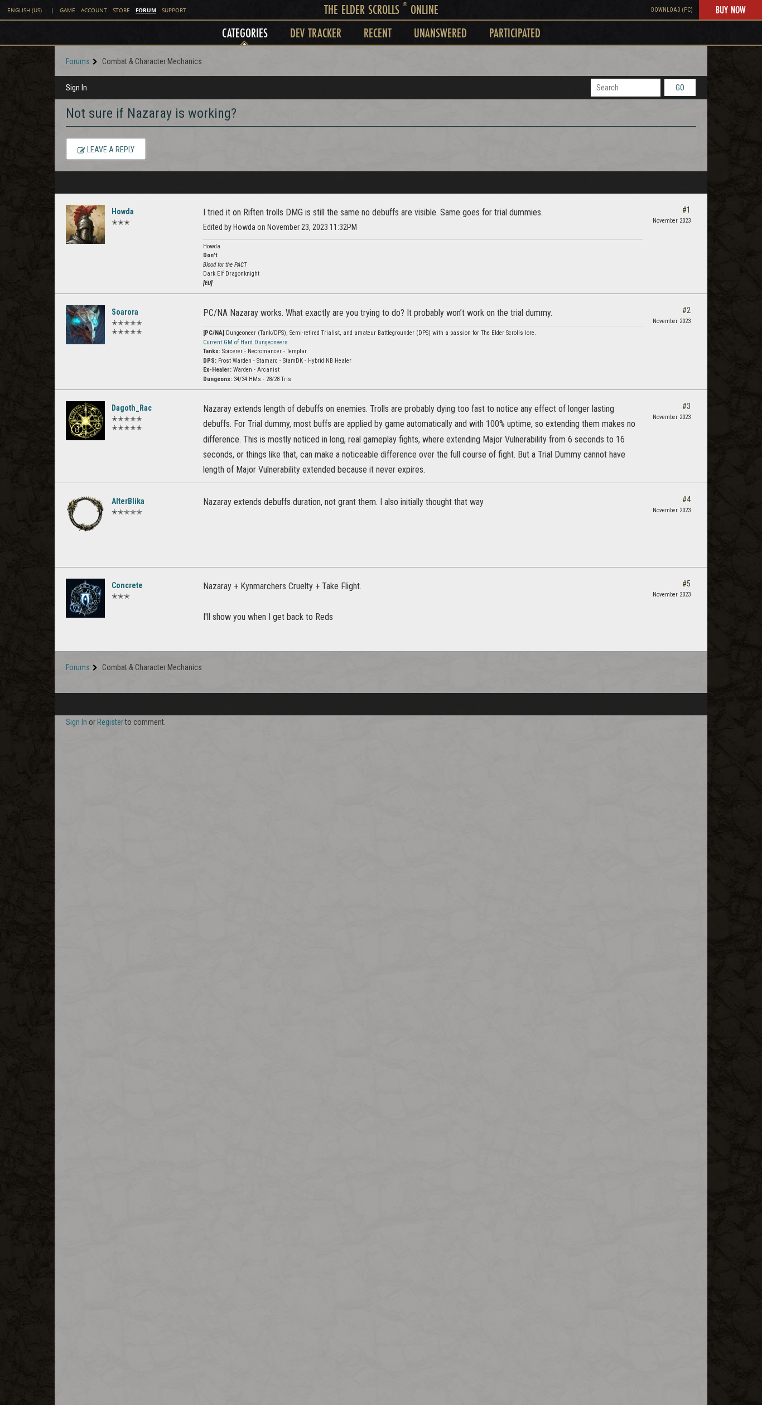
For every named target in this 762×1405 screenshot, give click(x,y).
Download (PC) (672, 10)
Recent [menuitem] (378, 32)
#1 (686, 209)
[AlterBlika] (85, 513)
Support (174, 10)
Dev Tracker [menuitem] (315, 32)
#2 (686, 310)
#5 (686, 583)
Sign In (76, 87)
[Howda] (85, 224)
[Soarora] (85, 324)
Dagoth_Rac (132, 407)
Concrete (127, 585)
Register (110, 722)
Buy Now (730, 9)
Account (94, 10)
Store (121, 10)
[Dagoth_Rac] (85, 420)
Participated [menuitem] (515, 32)
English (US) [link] (24, 10)
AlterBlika (128, 501)
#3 (686, 406)
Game (67, 10)
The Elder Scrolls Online (381, 9)
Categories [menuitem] (245, 32)
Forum (146, 10)
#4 (686, 499)
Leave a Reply (109, 149)
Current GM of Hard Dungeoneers (245, 342)
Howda (123, 211)
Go (680, 87)
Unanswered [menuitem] (440, 32)
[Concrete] (85, 598)
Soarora (125, 311)
